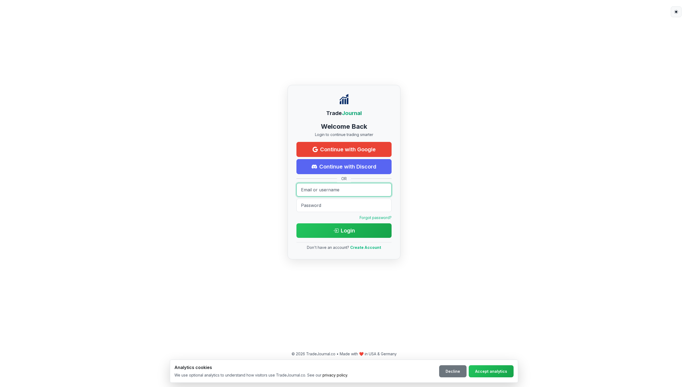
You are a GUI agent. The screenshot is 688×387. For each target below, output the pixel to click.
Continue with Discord (347, 166)
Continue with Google (348, 149)
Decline (453, 371)
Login (348, 230)
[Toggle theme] (676, 11)
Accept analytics (491, 371)
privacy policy (334, 375)
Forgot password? (376, 217)
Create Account (365, 247)
